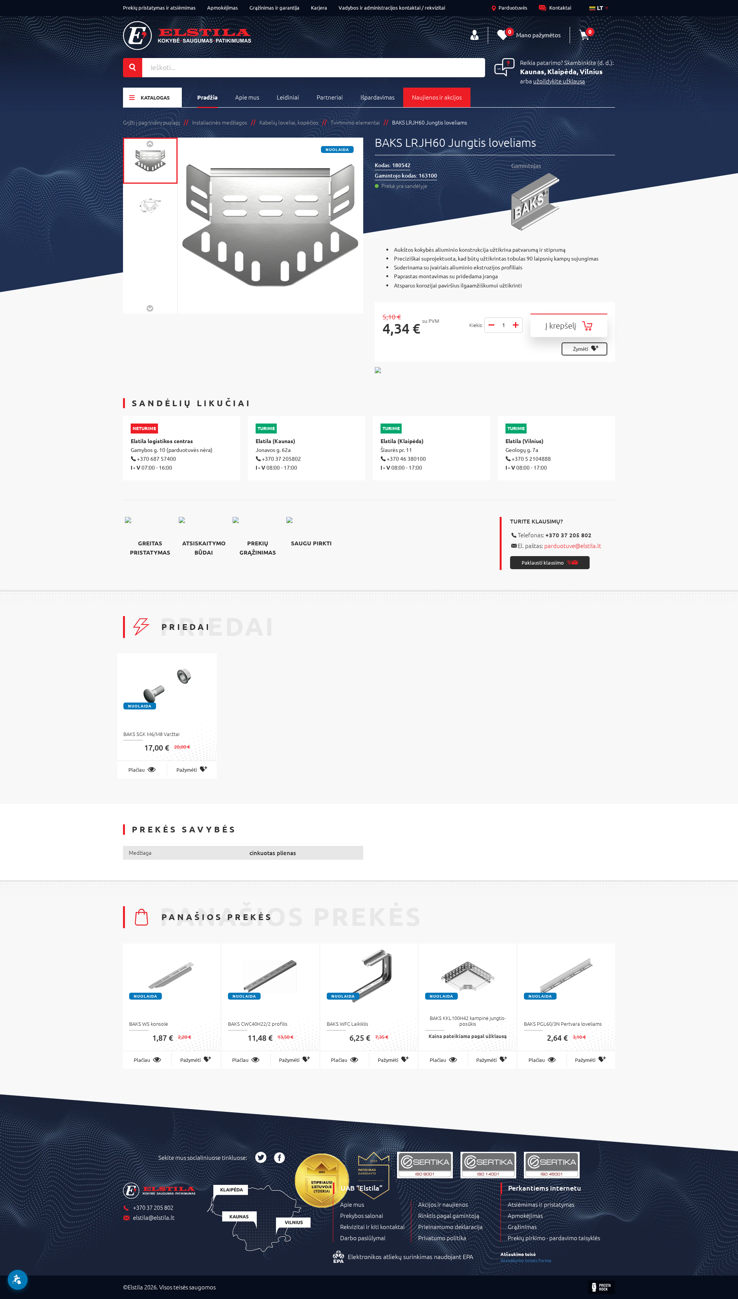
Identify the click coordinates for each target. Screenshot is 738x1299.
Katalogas (155, 97)
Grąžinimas (522, 1226)
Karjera (319, 7)
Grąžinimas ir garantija (274, 7)
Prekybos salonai (361, 1215)
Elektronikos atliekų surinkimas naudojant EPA (410, 1256)
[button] (18, 1280)
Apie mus (247, 97)
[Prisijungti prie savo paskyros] (474, 35)
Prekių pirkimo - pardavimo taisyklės (554, 1237)
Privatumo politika (442, 1237)
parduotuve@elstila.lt (572, 546)
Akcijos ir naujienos (443, 1204)
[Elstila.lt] (187, 35)
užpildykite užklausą (559, 81)
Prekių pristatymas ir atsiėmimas (159, 7)
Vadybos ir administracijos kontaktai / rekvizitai (392, 7)
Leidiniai (288, 97)
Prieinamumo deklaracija (450, 1226)
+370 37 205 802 (568, 535)
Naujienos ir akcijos (437, 97)
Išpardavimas (377, 97)
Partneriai (330, 97)
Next (150, 308)
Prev (150, 143)
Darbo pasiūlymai (363, 1237)
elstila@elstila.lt (154, 1217)
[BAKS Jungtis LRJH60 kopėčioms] (150, 161)
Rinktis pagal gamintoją (448, 1215)
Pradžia (207, 97)
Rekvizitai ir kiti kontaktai (372, 1226)
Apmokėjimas (222, 7)
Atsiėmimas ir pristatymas (541, 1204)
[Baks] (563, 202)
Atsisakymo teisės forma (525, 1260)
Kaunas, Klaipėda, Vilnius (561, 71)
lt (599, 8)
